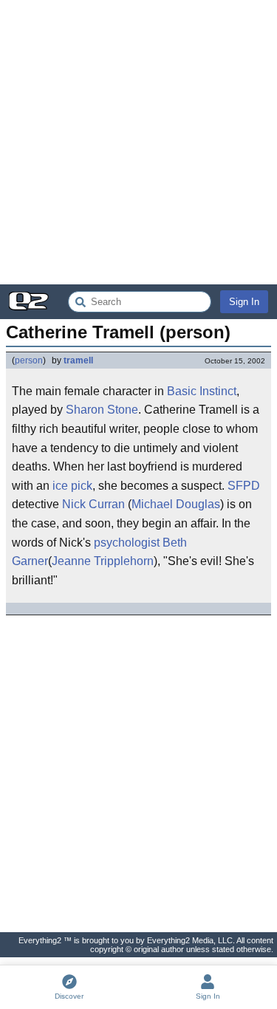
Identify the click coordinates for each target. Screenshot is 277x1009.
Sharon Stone (102, 409)
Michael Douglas (175, 504)
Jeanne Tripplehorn (103, 561)
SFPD (244, 485)
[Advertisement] (138, 142)
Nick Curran (93, 504)
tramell (78, 360)
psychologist (127, 542)
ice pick (72, 485)
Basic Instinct (201, 391)
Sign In (244, 301)
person (29, 360)
